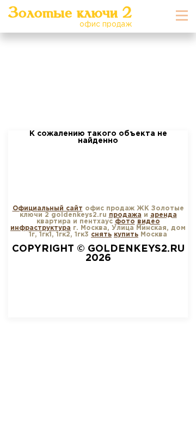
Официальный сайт (48, 208)
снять (101, 235)
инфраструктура (40, 228)
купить (126, 235)
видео (148, 222)
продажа (125, 215)
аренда (163, 215)
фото (125, 222)
